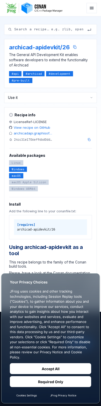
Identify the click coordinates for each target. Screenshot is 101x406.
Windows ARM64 (23, 189)
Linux (16, 163)
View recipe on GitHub (32, 127)
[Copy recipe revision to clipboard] (89, 140)
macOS (16, 176)
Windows (18, 169)
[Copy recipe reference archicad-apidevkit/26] (74, 47)
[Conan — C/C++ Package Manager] (35, 8)
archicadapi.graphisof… (33, 133)
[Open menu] (91, 8)
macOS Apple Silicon (29, 182)
